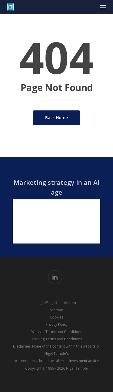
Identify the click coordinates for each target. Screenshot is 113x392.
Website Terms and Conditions (56, 331)
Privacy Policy (56, 324)
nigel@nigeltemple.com (56, 302)
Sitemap (56, 309)
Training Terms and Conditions (56, 338)
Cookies (56, 317)
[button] (103, 7)
